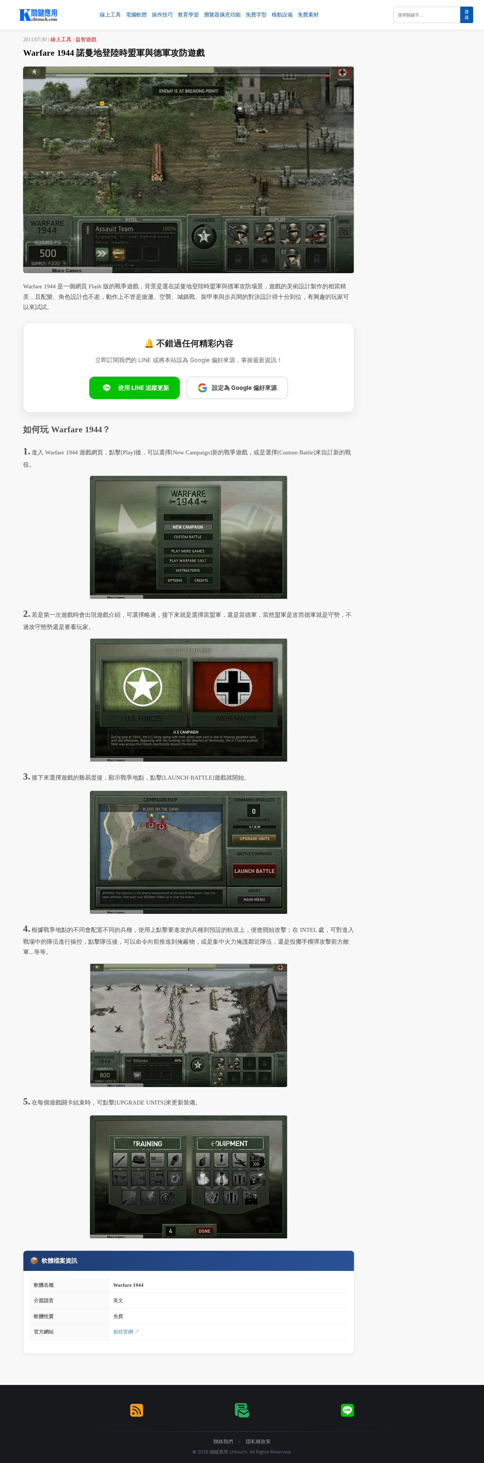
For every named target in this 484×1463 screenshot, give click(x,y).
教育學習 (188, 14)
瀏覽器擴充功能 (222, 14)
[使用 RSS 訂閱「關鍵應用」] (136, 1410)
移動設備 (282, 14)
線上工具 (110, 14)
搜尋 (467, 14)
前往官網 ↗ (126, 1331)
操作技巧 (162, 14)
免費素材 (308, 14)
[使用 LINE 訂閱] (347, 1410)
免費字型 (256, 14)
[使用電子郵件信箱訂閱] (242, 1410)
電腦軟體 (136, 14)
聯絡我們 (223, 1441)
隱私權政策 (258, 1441)
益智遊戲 (85, 39)
